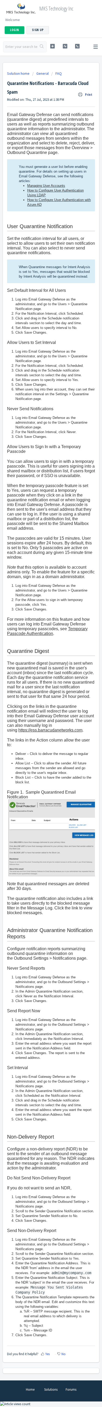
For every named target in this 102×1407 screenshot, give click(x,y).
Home (30, 1389)
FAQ (58, 73)
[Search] (42, 47)
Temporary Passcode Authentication (47, 631)
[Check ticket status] (65, 46)
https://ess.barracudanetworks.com (50, 730)
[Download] (41, 722)
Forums (71, 1389)
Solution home (18, 73)
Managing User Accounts (46, 186)
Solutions (51, 1389)
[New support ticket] (52, 46)
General (42, 73)
